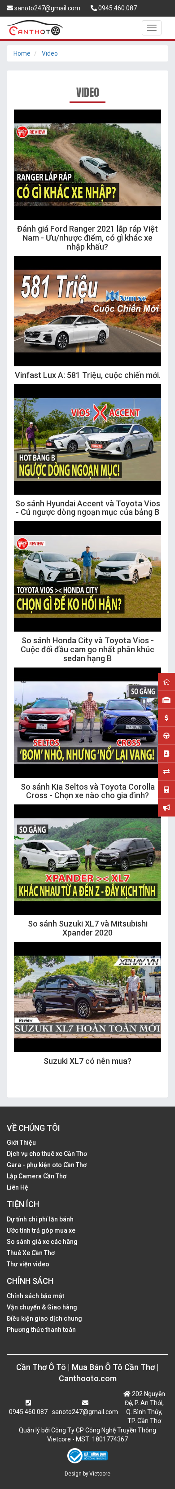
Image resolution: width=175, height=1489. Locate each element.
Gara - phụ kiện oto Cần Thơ (47, 1164)
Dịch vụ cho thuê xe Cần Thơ (47, 1153)
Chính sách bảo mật (35, 1296)
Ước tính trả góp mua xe (41, 1230)
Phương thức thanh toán (41, 1329)
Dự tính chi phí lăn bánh (40, 1219)
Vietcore (99, 1474)
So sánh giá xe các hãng (42, 1241)
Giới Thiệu (21, 1142)
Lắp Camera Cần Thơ (36, 1176)
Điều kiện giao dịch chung (44, 1318)
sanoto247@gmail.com (46, 8)
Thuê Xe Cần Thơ (31, 1252)
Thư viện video (28, 1264)
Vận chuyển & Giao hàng (42, 1307)
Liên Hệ (17, 1187)
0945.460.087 (117, 8)
